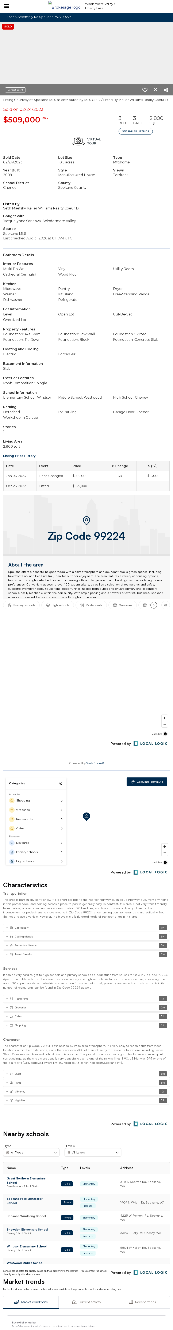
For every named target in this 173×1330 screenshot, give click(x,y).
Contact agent (15, 89)
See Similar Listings (135, 131)
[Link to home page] (64, 6)
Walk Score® (95, 763)
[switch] (145, 89)
